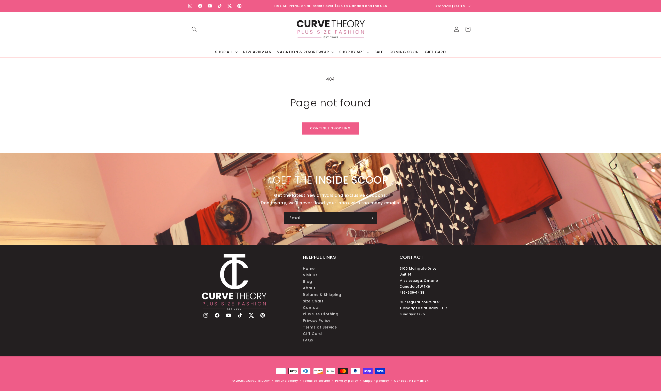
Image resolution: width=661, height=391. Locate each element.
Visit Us (310, 275)
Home (308, 268)
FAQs (308, 339)
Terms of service (316, 380)
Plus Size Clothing (320, 314)
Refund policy (286, 380)
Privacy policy (346, 380)
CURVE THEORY (258, 381)
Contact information (411, 380)
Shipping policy (376, 380)
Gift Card (312, 333)
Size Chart (313, 300)
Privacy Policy (316, 320)
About (309, 288)
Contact (311, 307)
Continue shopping (330, 128)
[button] (194, 29)
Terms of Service (320, 327)
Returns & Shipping (322, 294)
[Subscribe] (371, 218)
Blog (307, 281)
